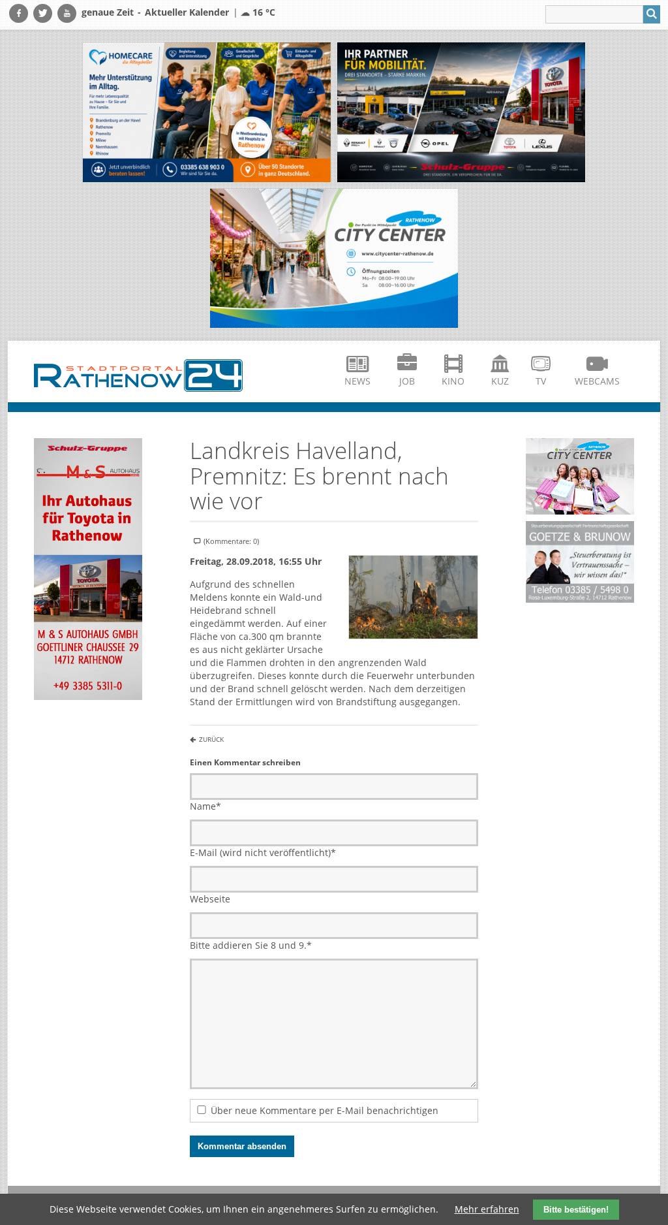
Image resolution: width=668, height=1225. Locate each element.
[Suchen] (651, 14)
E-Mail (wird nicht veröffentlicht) (263, 852)
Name (205, 806)
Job (407, 381)
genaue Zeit (108, 12)
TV (541, 381)
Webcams (597, 381)
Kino (453, 381)
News (357, 381)
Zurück (211, 739)
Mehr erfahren (487, 1209)
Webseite (210, 899)
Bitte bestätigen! (576, 1210)
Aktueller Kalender (187, 12)
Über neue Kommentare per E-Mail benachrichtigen (324, 1110)
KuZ (500, 381)
